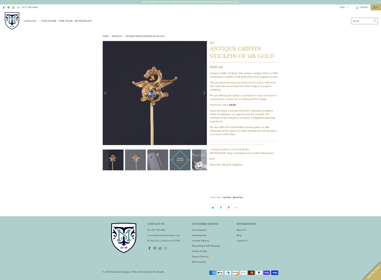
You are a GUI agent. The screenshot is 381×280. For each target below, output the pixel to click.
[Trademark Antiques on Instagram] (13, 7)
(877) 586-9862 (30, 7)
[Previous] (105, 93)
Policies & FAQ (199, 251)
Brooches (238, 197)
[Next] (204, 93)
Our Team (65, 20)
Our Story (48, 20)
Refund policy (199, 262)
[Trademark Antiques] (12, 21)
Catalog (30, 20)
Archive (227, 197)
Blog (239, 235)
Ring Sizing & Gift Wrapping (206, 246)
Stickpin (217, 177)
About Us (241, 230)
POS (134, 272)
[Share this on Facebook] (221, 208)
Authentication (199, 235)
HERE (232, 104)
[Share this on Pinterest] (229, 208)
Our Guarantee (199, 230)
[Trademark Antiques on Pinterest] (8, 7)
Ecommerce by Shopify (152, 272)
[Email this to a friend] (237, 208)
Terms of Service (200, 256)
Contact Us (242, 240)
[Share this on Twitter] (213, 208)
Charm (231, 177)
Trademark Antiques (121, 272)
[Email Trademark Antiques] (18, 7)
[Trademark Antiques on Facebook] (3, 7)
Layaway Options (200, 240)
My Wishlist (83, 20)
